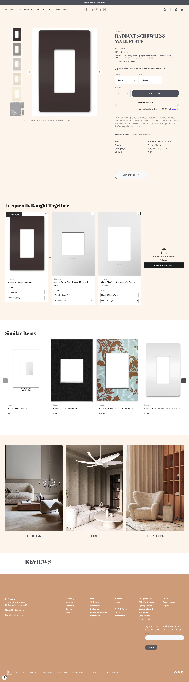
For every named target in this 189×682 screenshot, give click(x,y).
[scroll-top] (183, 669)
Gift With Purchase (121, 609)
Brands (117, 602)
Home (26, 120)
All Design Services (146, 602)
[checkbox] (46, 213)
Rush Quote (143, 612)
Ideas (116, 605)
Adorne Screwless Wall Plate (65, 408)
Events (117, 612)
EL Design (29, 672)
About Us (69, 602)
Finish (117, 74)
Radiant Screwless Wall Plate (20, 282)
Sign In (166, 605)
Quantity (118, 88)
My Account (95, 605)
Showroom (70, 605)
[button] (165, 9)
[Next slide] (99, 72)
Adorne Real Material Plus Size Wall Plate (116, 408)
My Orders (94, 602)
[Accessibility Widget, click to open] (4, 677)
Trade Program (169, 602)
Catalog (69, 609)
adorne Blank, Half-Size (18, 408)
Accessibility (95, 616)
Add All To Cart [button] (164, 265)
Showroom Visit (145, 619)
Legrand (11, 279)
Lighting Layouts (145, 605)
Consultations (144, 616)
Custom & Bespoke (146, 609)
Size (140, 74)
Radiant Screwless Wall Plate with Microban (162, 408)
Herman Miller (119, 616)
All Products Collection (39, 120)
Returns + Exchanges (98, 612)
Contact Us (94, 609)
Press (68, 612)
